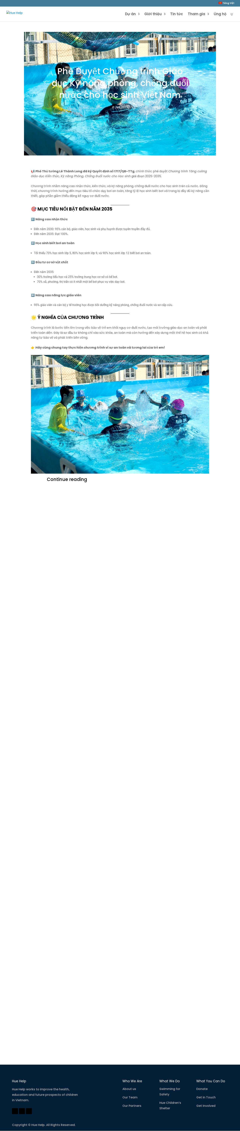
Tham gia (196, 14)
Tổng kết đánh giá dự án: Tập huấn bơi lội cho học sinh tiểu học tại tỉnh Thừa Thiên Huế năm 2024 (118, 1022)
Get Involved (205, 1106)
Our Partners (131, 1106)
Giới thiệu (153, 14)
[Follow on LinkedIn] (29, 1111)
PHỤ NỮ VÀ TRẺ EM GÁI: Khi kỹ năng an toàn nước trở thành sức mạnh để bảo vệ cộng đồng (120, 617)
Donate (202, 1089)
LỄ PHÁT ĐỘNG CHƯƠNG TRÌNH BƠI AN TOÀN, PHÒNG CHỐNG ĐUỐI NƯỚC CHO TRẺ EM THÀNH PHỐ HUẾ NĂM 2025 (116, 852)
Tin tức (176, 14)
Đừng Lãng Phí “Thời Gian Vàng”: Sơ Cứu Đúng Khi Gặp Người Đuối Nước (116, 787)
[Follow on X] (22, 1111)
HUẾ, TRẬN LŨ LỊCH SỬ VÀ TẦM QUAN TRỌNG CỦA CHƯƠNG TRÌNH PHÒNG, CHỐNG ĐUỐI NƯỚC (114, 727)
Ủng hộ (220, 14)
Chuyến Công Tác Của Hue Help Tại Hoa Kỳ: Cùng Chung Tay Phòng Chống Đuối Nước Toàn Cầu (117, 912)
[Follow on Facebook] (15, 1111)
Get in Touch (206, 1097)
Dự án (130, 14)
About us (129, 1089)
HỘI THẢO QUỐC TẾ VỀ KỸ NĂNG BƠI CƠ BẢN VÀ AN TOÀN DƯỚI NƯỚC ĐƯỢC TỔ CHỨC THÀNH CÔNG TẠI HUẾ (118, 537)
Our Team (129, 1097)
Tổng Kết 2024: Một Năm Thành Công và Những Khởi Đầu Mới (116, 969)
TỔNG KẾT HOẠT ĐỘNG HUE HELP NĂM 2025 (97, 674)
